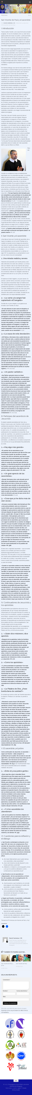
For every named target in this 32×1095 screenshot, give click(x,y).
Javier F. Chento (21, 1088)
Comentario (6, 979)
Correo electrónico (22, 991)
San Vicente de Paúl (21, 963)
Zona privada (16, 1090)
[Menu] (30, 2)
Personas (4, 15)
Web (4, 996)
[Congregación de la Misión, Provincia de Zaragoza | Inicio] (2, 2)
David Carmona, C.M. (9, 23)
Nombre (5, 991)
